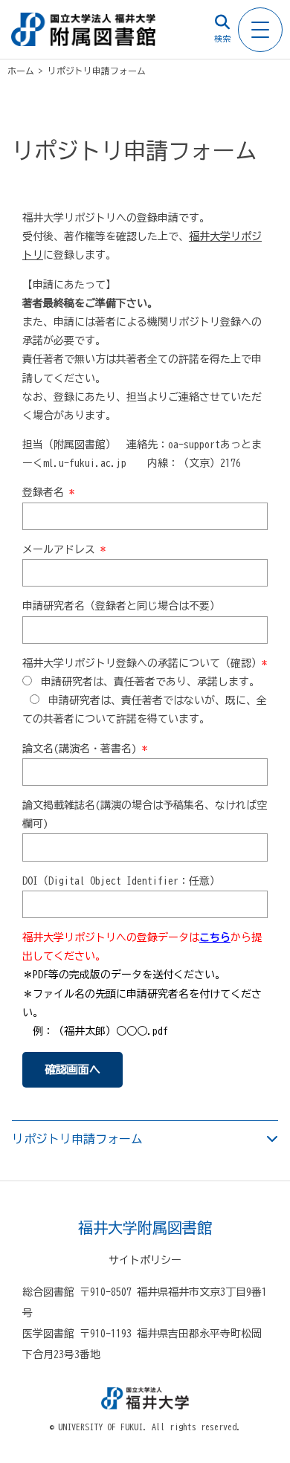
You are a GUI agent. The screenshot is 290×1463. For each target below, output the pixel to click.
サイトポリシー (145, 1260)
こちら (215, 937)
